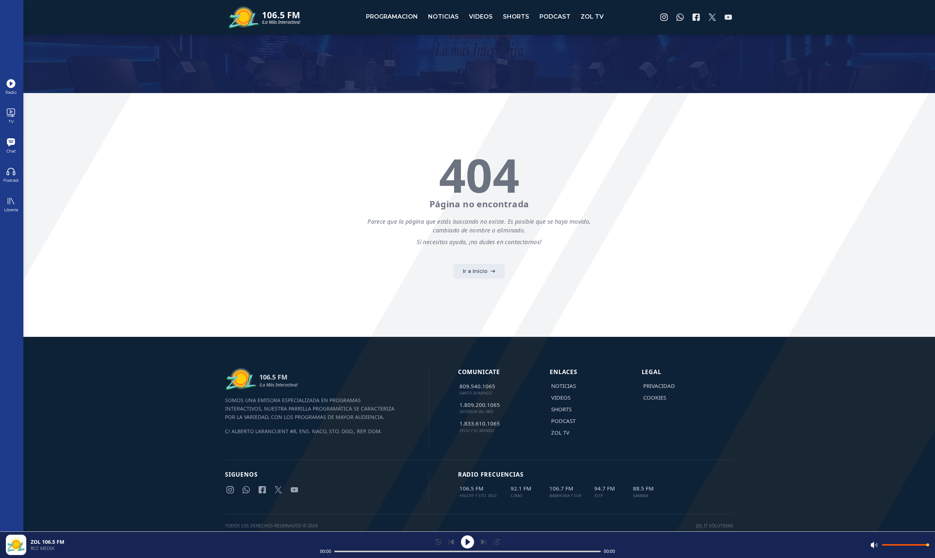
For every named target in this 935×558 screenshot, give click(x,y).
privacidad (659, 385)
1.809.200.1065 (479, 404)
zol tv (592, 16)
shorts (516, 16)
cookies (654, 397)
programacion (392, 16)
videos (481, 16)
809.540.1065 (477, 386)
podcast (554, 16)
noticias (443, 16)
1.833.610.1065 (479, 423)
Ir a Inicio (475, 271)
